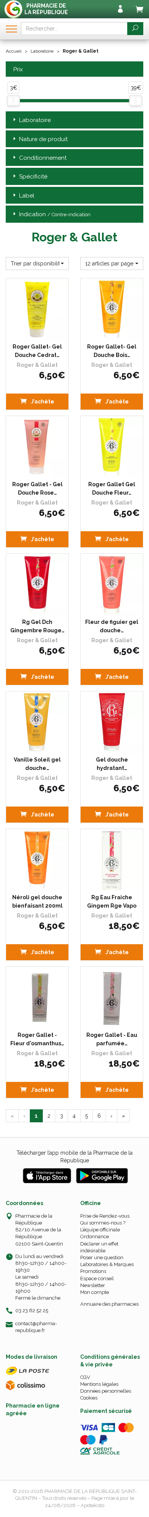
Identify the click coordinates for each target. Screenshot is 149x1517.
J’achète (42, 402)
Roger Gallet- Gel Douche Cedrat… (37, 351)
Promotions (93, 1271)
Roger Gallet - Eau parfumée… (111, 1039)
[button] (37, 263)
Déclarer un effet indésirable (99, 1247)
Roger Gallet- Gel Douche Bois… (111, 351)
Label (26, 195)
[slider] (13, 100)
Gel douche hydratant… (112, 764)
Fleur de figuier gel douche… (111, 626)
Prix (18, 69)
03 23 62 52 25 (31, 1310)
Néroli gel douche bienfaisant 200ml (37, 901)
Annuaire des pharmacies (109, 1304)
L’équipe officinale (100, 1230)
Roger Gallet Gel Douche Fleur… (111, 488)
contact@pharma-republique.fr (36, 1326)
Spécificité (33, 176)
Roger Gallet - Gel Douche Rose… (37, 488)
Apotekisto (92, 1505)
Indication (55, 214)
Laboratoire (42, 51)
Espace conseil (97, 1278)
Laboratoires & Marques (107, 1264)
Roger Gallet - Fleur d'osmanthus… (37, 1039)
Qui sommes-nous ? (102, 1223)
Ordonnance (94, 1236)
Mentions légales (99, 1384)
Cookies (88, 1398)
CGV (85, 1377)
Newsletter (92, 1285)
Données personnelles (105, 1391)
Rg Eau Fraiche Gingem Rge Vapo (111, 901)
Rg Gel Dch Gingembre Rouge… (37, 626)
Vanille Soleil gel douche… (37, 764)
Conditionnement (42, 157)
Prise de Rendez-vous (105, 1216)
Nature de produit (43, 139)
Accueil (13, 51)
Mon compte (94, 1292)
